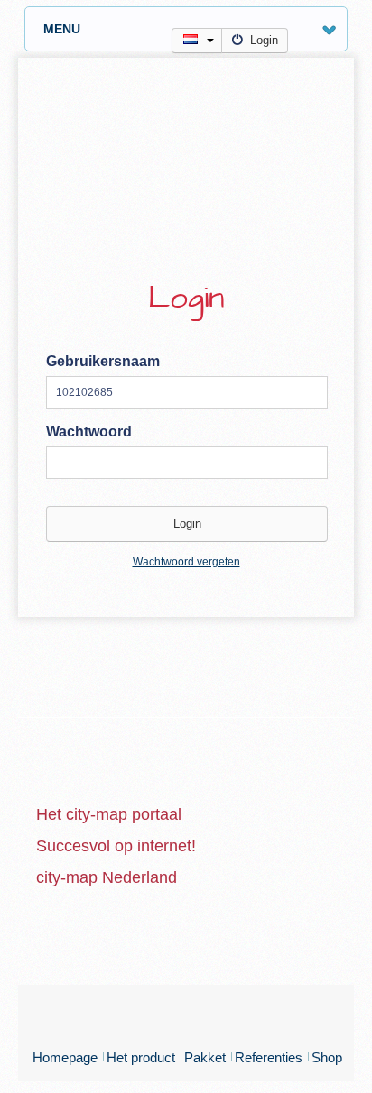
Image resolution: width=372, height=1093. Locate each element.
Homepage (65, 1057)
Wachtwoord (89, 431)
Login (264, 40)
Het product (141, 1057)
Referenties (268, 1057)
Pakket (205, 1057)
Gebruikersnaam (103, 361)
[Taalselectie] (197, 40)
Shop (327, 1057)
